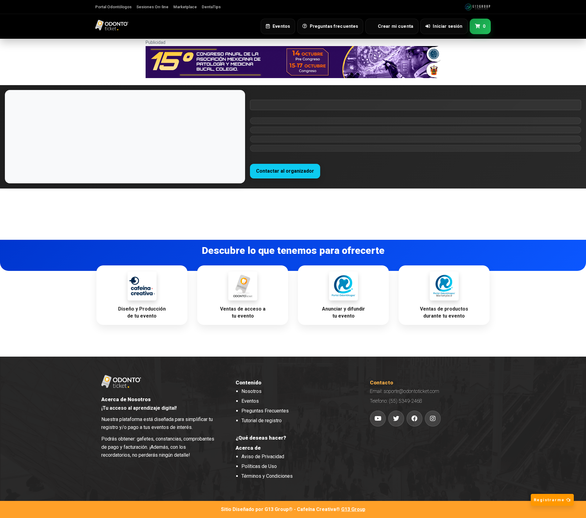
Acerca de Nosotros (126, 399)
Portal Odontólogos (113, 7)
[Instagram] (433, 418)
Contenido (248, 383)
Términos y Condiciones (267, 476)
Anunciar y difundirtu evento (343, 312)
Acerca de (248, 448)
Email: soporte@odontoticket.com (404, 391)
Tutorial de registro (261, 420)
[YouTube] (378, 418)
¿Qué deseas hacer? (261, 438)
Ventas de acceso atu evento (243, 312)
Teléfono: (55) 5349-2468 (396, 401)
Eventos (250, 401)
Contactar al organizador (285, 171)
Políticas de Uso (259, 466)
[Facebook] (414, 418)
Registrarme (550, 500)
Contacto (381, 383)
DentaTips (211, 7)
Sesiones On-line (152, 7)
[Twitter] (396, 418)
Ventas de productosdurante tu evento (444, 312)
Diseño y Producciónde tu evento (142, 312)
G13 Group (353, 509)
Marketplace (185, 7)
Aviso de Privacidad (262, 456)
